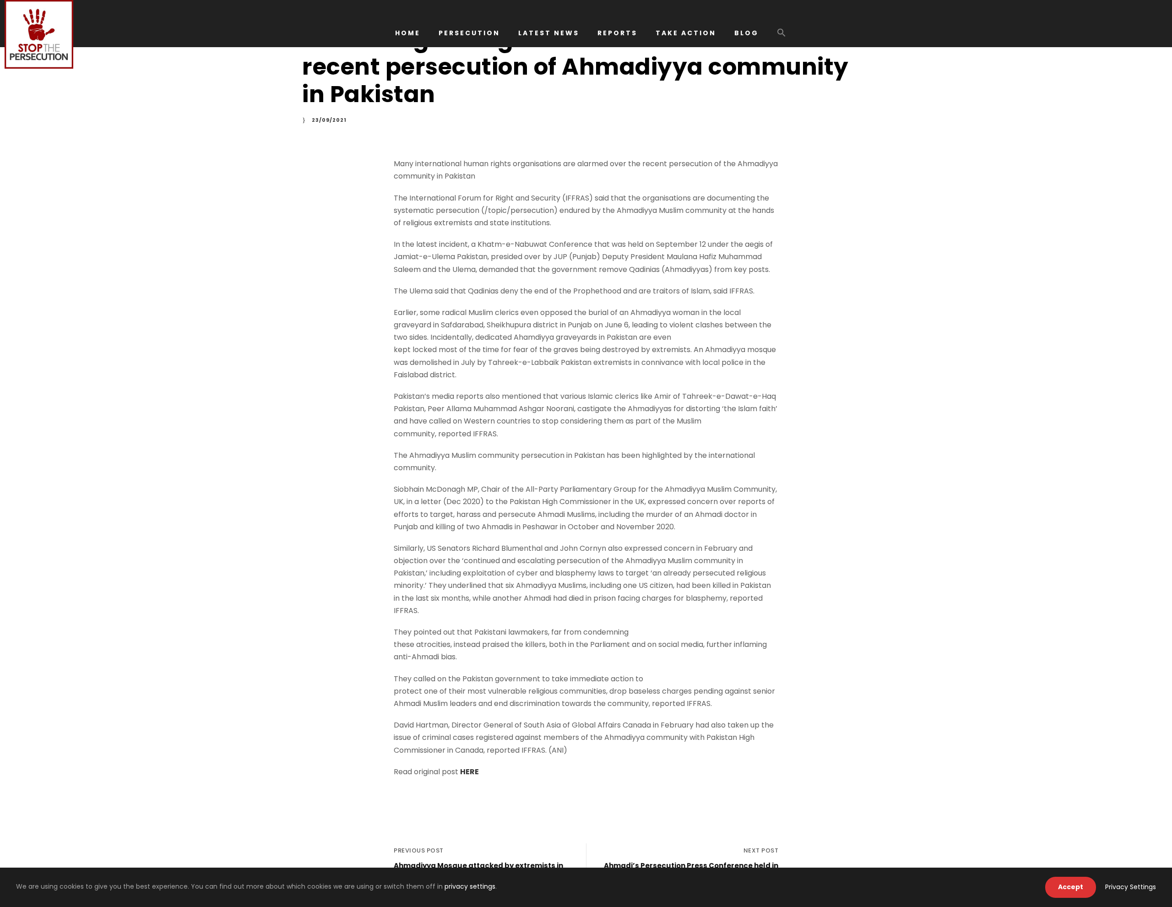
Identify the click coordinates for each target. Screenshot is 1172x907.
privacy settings (470, 886)
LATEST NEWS (548, 33)
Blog (746, 33)
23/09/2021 (329, 120)
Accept (1070, 886)
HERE (469, 771)
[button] (781, 37)
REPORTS (617, 33)
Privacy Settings (1130, 886)
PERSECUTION (469, 33)
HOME (407, 33)
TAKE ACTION (686, 33)
